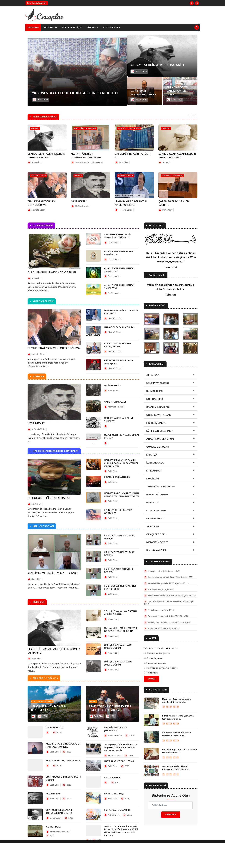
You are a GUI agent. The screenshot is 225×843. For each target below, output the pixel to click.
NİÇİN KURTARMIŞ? (114, 793)
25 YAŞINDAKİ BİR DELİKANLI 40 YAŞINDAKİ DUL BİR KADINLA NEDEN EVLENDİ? (120, 747)
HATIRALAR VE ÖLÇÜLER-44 (119, 761)
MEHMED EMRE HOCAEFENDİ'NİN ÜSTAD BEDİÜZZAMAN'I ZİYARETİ (121, 495)
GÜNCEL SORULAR (157, 447)
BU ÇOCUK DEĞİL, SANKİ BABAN (49, 498)
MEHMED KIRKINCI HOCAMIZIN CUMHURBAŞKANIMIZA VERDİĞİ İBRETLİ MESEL (121, 463)
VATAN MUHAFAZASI (115, 401)
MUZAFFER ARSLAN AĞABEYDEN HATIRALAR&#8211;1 (63, 745)
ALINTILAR (152, 526)
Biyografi (35, 128)
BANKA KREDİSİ (112, 777)
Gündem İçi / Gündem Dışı (172, 176)
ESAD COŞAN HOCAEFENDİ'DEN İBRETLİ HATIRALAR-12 (110, 708)
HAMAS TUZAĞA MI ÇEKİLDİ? (119, 327)
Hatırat (93, 701)
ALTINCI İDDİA (53, 826)
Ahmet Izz (36, 162)
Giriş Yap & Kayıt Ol (36, 3)
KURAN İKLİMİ (154, 391)
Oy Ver (152, 679)
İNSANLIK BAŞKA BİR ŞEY (117, 477)
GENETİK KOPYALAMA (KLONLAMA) (115, 729)
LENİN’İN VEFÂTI (112, 385)
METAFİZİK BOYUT (157, 542)
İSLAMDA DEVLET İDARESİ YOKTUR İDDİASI (176, 91)
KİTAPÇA (151, 454)
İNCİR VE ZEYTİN (54, 727)
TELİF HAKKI (50, 27)
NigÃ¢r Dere (114, 815)
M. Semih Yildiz (82, 206)
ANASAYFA (33, 27)
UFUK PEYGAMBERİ (157, 383)
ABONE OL (170, 814)
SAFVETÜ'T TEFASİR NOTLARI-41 (64, 93)
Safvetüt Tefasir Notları (129, 128)
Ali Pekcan (113, 390)
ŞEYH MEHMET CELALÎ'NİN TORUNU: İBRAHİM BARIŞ (59, 812)
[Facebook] (192, 3)
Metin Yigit (167, 210)
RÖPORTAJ (152, 502)
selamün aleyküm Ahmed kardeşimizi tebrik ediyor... (175, 768)
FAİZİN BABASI (53, 793)
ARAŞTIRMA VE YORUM (160, 439)
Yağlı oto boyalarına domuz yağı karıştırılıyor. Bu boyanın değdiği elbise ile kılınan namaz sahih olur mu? (121, 831)
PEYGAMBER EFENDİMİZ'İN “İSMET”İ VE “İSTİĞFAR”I (117, 236)
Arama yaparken (154, 658)
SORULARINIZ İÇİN (72, 27)
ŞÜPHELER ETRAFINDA (159, 431)
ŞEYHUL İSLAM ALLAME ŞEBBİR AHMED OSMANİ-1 (120, 613)
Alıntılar (78, 176)
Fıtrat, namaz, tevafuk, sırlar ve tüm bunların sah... (178, 717)
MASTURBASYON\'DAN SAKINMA (63, 760)
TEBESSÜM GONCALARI (160, 486)
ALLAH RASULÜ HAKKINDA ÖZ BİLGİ (52, 272)
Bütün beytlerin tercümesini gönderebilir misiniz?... (176, 700)
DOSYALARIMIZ (155, 518)
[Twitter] (197, 3)
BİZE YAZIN (92, 27)
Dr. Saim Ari (113, 242)
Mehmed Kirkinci (115, 406)
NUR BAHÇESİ (154, 399)
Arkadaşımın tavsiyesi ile (158, 653)
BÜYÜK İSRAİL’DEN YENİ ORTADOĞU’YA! (54, 348)
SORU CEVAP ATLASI (158, 415)
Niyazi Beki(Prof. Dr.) (59, 831)
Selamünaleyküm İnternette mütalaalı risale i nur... (176, 734)
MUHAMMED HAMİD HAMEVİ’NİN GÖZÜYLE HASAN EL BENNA (121, 630)
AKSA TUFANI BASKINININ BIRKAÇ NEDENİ (117, 345)
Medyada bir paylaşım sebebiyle (162, 667)
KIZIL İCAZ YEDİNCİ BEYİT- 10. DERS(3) (53, 573)
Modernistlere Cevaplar (85, 128)
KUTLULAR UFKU (156, 510)
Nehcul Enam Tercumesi (42, 701)
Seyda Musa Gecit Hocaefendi (89, 162)
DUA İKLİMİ (152, 478)
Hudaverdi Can (115, 735)
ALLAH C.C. (153, 375)
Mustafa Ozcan (38, 210)
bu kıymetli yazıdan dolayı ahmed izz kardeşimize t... (179, 751)
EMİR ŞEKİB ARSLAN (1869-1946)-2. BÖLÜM (118, 646)
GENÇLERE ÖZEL (156, 534)
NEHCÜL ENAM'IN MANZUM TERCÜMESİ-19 (49, 708)
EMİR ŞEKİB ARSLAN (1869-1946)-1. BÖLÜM (118, 663)
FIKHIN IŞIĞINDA (155, 423)
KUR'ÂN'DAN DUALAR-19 (117, 810)
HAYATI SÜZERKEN (157, 494)
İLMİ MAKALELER (156, 550)
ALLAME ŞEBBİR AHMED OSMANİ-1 (157, 65)
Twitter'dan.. (152, 672)
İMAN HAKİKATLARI (158, 407)
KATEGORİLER (111, 27)
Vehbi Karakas (114, 755)
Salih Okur (123, 162)
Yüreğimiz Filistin (38, 176)
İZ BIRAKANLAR (155, 462)
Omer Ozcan (55, 818)
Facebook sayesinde (156, 663)
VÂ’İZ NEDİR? (79, 201)
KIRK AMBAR (153, 470)
